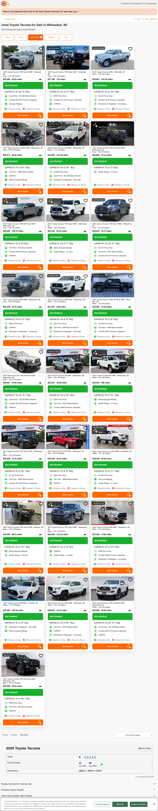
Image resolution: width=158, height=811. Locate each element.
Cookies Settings (102, 804)
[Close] (154, 804)
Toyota (14, 735)
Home (5, 735)
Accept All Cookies (138, 804)
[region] (79, 804)
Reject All (120, 804)
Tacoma (24, 735)
